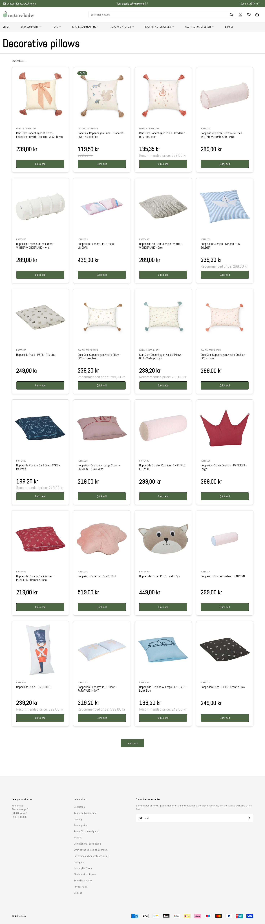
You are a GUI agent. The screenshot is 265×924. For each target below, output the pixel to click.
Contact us (79, 806)
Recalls (77, 837)
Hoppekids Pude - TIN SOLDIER (34, 687)
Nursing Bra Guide (83, 868)
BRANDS (229, 26)
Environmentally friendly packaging (91, 856)
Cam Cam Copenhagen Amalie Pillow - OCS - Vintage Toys (160, 356)
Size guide (79, 862)
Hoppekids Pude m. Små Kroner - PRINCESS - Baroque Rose (35, 578)
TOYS (55, 26)
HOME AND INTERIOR (121, 26)
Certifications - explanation (87, 843)
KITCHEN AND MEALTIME (84, 26)
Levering (78, 819)
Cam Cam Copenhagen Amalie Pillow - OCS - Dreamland (99, 356)
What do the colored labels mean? (91, 849)
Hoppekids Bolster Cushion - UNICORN (223, 576)
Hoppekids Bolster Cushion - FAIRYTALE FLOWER (162, 467)
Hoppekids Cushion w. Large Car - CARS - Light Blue (163, 689)
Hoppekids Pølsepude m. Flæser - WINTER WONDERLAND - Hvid (35, 245)
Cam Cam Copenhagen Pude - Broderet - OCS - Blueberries (101, 135)
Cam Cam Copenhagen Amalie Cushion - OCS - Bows (224, 356)
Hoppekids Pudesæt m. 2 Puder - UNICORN (97, 245)
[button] (257, 14)
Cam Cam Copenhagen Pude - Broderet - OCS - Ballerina (162, 135)
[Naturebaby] (18, 15)
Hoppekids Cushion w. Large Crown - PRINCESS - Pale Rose (99, 467)
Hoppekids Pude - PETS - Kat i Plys (159, 576)
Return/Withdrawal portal (86, 831)
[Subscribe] (249, 818)
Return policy (80, 825)
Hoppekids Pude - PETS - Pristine (35, 355)
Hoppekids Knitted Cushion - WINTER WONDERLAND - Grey (160, 245)
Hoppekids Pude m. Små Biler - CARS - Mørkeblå (38, 467)
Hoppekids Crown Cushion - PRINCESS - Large (224, 467)
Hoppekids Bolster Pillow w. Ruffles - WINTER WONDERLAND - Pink (222, 135)
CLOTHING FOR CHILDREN (198, 26)
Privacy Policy (80, 886)
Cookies (78, 892)
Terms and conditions (85, 813)
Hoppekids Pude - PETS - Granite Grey (223, 687)
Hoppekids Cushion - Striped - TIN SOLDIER (220, 245)
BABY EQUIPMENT (29, 26)
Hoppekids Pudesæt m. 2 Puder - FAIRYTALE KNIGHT (97, 689)
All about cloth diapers (85, 874)
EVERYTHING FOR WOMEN (158, 26)
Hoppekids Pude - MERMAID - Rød (97, 576)
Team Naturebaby (83, 880)
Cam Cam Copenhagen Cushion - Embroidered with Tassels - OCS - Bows (39, 135)
